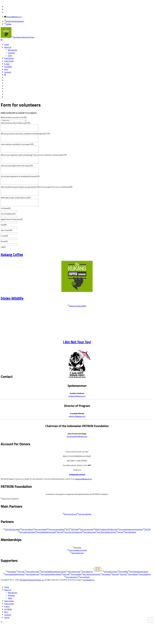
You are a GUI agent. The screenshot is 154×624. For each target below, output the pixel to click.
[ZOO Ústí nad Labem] (11, 529)
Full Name (5, 208)
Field (3, 224)
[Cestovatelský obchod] (50, 574)
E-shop (7, 63)
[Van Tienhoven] (59, 532)
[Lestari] (105, 574)
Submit (3, 247)
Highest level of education (11, 219)
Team (10, 55)
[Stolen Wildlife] (77, 305)
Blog (6, 69)
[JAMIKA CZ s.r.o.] (122, 571)
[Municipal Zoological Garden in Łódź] (45, 532)
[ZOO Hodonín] (40, 529)
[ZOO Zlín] (147, 529)
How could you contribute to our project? (17, 144)
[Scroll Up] (1, 622)
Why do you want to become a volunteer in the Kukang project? (25, 133)
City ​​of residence (8, 213)
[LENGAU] (11, 571)
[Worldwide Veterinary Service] (52, 571)
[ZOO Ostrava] (70, 514)
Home (6, 44)
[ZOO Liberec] (26, 529)
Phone (4, 241)
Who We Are (12, 50)
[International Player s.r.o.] (138, 571)
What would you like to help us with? (15, 123)
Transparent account (77, 474)
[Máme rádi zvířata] (90, 574)
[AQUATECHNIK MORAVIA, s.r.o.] (13, 574)
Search (6, 617)
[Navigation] (1, 40)
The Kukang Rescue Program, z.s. (31, 579)
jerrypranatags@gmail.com (77, 436)
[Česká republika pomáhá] (20, 571)
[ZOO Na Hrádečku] (55, 529)
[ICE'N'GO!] (87, 571)
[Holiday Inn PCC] (144, 574)
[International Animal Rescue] (119, 532)
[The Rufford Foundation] (65, 574)
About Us (7, 47)
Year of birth (6, 230)
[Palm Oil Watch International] (77, 553)
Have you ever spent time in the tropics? (17, 165)
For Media (8, 66)
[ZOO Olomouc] (84, 514)
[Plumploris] (129, 532)
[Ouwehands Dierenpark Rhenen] (130, 529)
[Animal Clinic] (32, 571)
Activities (11, 52)
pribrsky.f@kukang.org (77, 416)
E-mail (4, 235)
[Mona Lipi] (75, 574)
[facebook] (5, 6)
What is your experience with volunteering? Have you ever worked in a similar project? (33, 155)
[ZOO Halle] (74, 529)
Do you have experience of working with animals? (20, 176)
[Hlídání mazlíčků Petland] (132, 574)
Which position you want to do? (13, 117)
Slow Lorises (9, 58)
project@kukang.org (13, 16)
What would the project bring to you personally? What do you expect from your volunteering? (36, 187)
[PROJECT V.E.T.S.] (73, 571)
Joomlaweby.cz (88, 579)
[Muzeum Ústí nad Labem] (31, 574)
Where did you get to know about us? (15, 197)
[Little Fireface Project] (106, 532)
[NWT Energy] (71, 577)
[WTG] (67, 529)
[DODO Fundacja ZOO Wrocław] (105, 529)
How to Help (9, 61)
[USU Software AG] (122, 574)
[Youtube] (5, 9)
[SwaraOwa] (89, 532)
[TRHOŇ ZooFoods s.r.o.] (97, 571)
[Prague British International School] (114, 574)
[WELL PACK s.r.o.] (84, 577)
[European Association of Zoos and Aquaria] (77, 550)
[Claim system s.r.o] (109, 571)
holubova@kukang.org (77, 396)
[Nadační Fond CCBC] (77, 547)
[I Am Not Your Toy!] (77, 378)
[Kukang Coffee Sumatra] (77, 291)
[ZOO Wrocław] (86, 529)
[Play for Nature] (72, 532)
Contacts (7, 72)
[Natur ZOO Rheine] (26, 532)
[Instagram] (5, 12)
